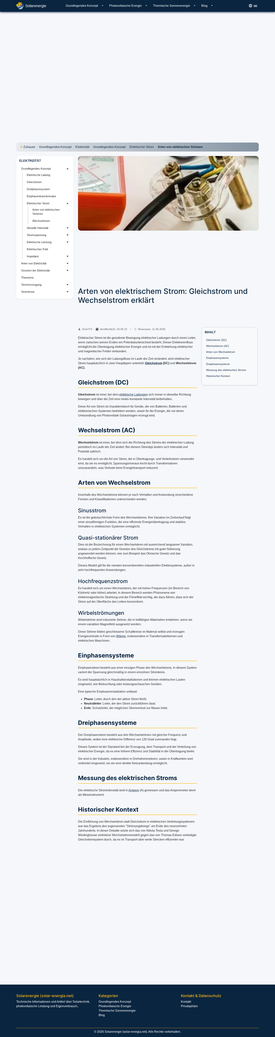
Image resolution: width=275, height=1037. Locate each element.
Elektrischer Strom (141, 147)
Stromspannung (36, 235)
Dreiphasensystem (38, 189)
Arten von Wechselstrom (220, 351)
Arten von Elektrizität (33, 263)
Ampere (134, 790)
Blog (204, 5)
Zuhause (29, 147)
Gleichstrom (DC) (216, 339)
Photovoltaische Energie (125, 5)
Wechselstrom (41, 220)
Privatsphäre (189, 1006)
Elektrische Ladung (38, 175)
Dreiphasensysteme (218, 363)
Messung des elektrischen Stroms (226, 369)
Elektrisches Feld (37, 249)
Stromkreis (28, 291)
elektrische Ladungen (133, 394)
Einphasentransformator (41, 196)
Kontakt (186, 1001)
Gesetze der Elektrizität (35, 270)
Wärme (121, 636)
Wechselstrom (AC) (217, 345)
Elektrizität (82, 147)
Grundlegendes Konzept (82, 5)
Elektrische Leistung (39, 242)
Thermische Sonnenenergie (171, 5)
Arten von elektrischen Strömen (46, 211)
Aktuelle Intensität (37, 227)
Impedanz (33, 256)
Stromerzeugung (31, 284)
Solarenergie (35, 6)
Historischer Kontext (218, 375)
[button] (102, 6)
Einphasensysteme (217, 357)
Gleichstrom (34, 182)
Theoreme (27, 277)
